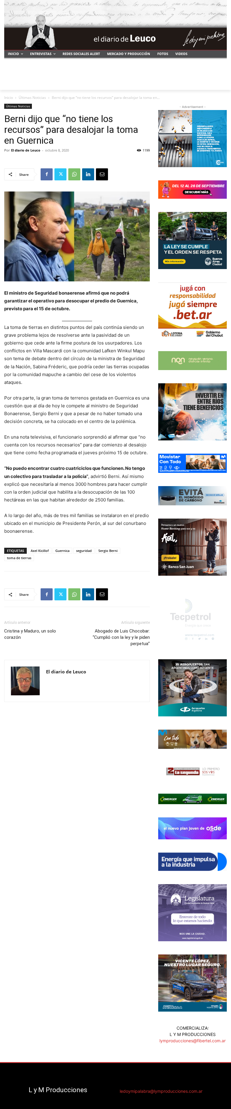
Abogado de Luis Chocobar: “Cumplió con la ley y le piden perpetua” (121, 637)
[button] (220, 83)
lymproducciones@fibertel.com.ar (192, 1040)
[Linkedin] (88, 174)
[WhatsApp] (74, 174)
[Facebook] (47, 174)
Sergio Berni (108, 550)
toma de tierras (19, 558)
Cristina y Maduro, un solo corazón (30, 634)
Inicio (8, 97)
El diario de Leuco (25, 150)
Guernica (62, 550)
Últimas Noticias (32, 97)
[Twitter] (60, 174)
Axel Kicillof (40, 550)
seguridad (84, 550)
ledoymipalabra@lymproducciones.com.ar (161, 1091)
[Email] (102, 174)
